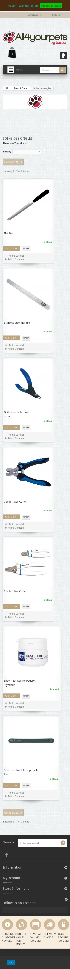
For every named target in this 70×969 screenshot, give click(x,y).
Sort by (7, 151)
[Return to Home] (6, 88)
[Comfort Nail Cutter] (28, 472)
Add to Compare (16, 259)
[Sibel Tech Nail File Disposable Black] (31, 741)
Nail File (8, 233)
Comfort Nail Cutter (15, 501)
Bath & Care (20, 88)
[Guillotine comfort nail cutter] (28, 383)
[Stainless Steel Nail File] (28, 293)
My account (11, 878)
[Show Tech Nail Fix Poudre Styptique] (32, 651)
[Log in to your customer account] (63, 55)
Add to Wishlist (16, 255)
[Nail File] (28, 204)
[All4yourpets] (35, 37)
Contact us (34, 15)
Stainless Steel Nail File (17, 322)
